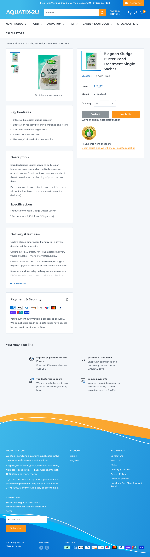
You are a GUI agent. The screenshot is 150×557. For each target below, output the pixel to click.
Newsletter (136, 3)
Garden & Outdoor (96, 23)
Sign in (73, 455)
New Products (16, 23)
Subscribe (15, 528)
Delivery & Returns (120, 469)
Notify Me (125, 114)
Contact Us (116, 455)
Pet (72, 23)
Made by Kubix (13, 546)
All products (21, 43)
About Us (115, 460)
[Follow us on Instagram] (47, 548)
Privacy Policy (118, 474)
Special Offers (127, 23)
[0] (142, 12)
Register (74, 460)
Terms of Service (119, 478)
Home (9, 43)
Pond (35, 23)
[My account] (135, 12)
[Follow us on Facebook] (41, 548)
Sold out (95, 114)
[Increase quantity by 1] (112, 103)
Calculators (15, 33)
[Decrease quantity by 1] (97, 103)
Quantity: (87, 103)
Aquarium (54, 23)
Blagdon (87, 76)
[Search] (102, 12)
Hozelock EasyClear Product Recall (126, 485)
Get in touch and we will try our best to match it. (108, 148)
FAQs (113, 465)
